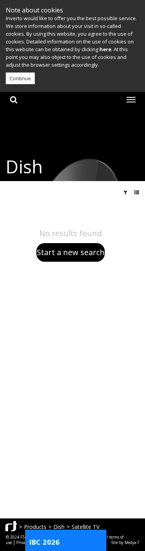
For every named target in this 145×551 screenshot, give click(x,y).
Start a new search (71, 252)
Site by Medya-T (125, 542)
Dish (59, 526)
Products (35, 526)
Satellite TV (85, 526)
